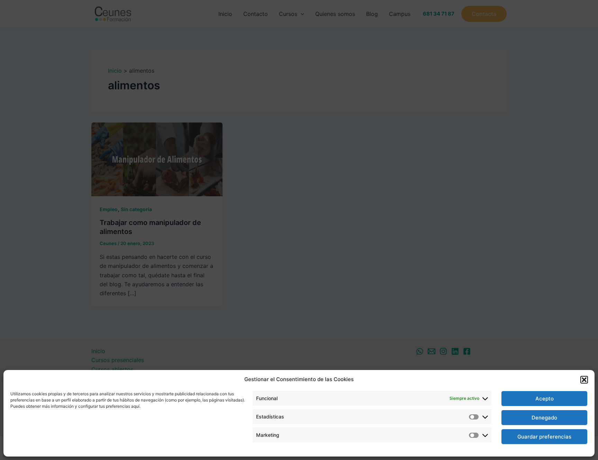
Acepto (544, 398)
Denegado (544, 417)
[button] (584, 379)
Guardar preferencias (544, 436)
